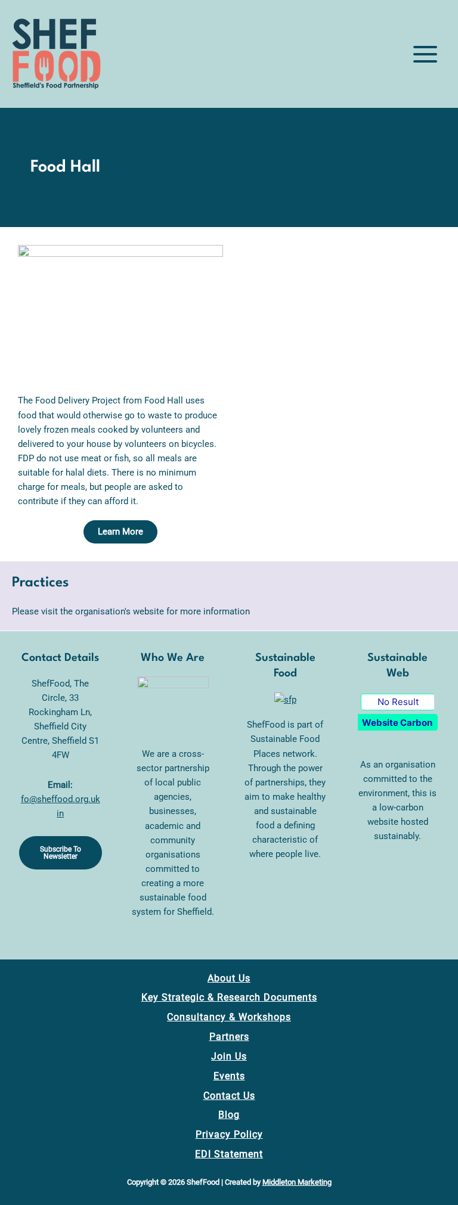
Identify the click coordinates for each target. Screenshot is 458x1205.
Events (229, 1076)
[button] (120, 532)
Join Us (229, 1056)
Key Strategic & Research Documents (229, 997)
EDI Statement (229, 1154)
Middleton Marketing (297, 1182)
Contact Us (229, 1095)
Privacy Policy (229, 1134)
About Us (229, 978)
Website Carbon (397, 722)
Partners (229, 1036)
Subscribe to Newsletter (60, 853)
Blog (229, 1114)
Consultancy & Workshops (229, 1017)
